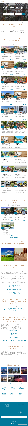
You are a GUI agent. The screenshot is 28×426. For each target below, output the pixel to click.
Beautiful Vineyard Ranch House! (6, 98)
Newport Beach (21, 388)
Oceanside (20, 393)
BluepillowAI (21, 414)
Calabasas (3, 386)
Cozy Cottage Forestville (5, 83)
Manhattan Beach (4, 393)
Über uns (20, 405)
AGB (20, 407)
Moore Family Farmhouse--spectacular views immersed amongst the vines (12, 68)
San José (20, 383)
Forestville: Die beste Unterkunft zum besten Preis (14, 308)
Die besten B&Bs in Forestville (14, 286)
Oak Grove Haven (17, 188)
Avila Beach (3, 395)
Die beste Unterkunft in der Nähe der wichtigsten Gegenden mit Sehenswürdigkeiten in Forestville (14, 330)
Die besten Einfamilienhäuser (14, 336)
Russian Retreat (17, 158)
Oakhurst (11, 383)
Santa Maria (20, 384)
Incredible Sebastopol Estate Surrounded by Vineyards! (9, 113)
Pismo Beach (12, 384)
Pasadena (11, 389)
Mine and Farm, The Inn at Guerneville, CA (20, 214)
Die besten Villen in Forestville (14, 292)
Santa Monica (4, 387)
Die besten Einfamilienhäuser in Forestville (14, 289)
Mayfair (3, 384)
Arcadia (3, 392)
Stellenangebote (20, 412)
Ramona (20, 394)
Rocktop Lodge (17, 143)
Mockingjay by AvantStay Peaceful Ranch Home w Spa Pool (10, 53)
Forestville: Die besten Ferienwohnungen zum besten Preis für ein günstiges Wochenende (14, 310)
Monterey (3, 383)
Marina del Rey (12, 395)
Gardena (11, 387)
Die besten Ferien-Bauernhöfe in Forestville (14, 290)
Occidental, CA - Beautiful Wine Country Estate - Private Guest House (11, 214)
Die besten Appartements (14, 331)
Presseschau (21, 410)
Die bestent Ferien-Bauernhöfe (14, 337)
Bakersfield (20, 389)
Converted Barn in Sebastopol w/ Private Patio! (21, 83)
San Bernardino (21, 395)
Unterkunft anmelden (20, 404)
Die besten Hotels (14, 334)
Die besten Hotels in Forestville (14, 288)
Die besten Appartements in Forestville (14, 285)
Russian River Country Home (6, 188)
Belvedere (11, 386)
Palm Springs (4, 389)
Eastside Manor (4, 158)
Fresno (11, 392)
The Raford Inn (4, 229)
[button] (11, 423)
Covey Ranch (16, 173)
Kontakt (21, 413)
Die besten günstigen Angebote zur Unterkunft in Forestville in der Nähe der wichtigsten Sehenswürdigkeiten (14, 341)
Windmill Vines (4, 173)
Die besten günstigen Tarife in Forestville (14, 293)
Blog (20, 411)
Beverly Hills (21, 386)
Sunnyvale (11, 393)
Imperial (11, 394)
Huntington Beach (4, 394)
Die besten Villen (14, 338)
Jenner (20, 387)
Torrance (3, 388)
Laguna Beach (12, 388)
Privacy (21, 406)
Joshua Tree (21, 392)
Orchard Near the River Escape (6, 143)
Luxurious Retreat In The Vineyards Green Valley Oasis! (9, 128)
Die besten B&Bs (14, 333)
